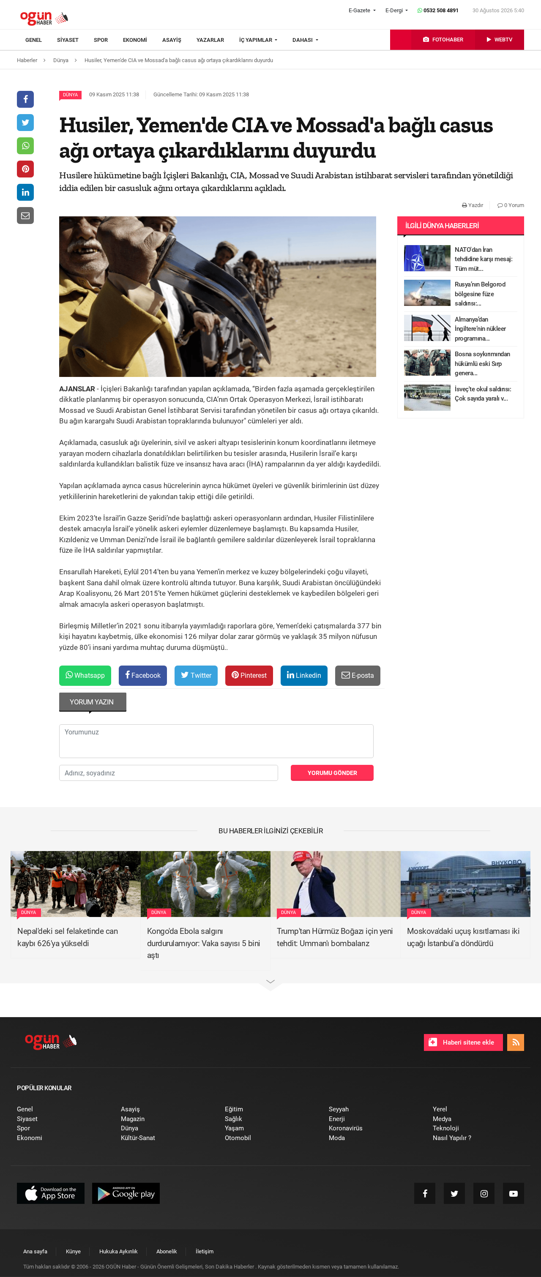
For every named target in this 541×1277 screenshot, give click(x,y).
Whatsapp (89, 675)
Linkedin (307, 675)
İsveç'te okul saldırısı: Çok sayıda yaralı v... (483, 394)
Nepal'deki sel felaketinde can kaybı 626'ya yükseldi (67, 937)
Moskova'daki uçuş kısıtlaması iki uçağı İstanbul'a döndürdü (463, 937)
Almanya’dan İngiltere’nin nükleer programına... (480, 329)
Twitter (200, 675)
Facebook (145, 675)
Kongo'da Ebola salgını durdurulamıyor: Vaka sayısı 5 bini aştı (203, 943)
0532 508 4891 (440, 10)
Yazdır (475, 205)
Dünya (70, 95)
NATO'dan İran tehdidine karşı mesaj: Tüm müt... (483, 259)
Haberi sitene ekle (467, 1042)
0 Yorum (513, 205)
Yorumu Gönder (332, 772)
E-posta (362, 675)
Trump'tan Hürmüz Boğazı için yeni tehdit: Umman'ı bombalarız (335, 937)
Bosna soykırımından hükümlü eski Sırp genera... (482, 363)
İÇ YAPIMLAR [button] (256, 40)
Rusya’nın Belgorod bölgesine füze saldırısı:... (480, 294)
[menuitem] (41, 40)
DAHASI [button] (303, 40)
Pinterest (253, 675)
